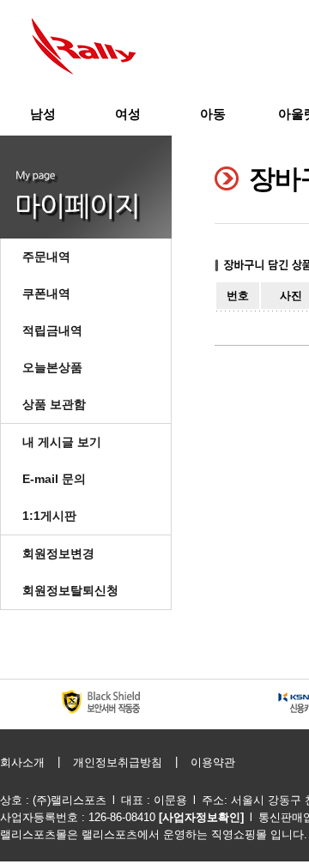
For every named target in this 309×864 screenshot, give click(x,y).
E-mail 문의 (54, 479)
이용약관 (213, 762)
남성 (43, 113)
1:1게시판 (49, 516)
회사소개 (22, 762)
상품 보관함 (54, 404)
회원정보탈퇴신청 (70, 590)
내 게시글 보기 (61, 442)
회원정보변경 (58, 553)
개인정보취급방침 (117, 762)
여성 (128, 113)
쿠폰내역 (46, 293)
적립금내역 (52, 330)
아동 (213, 113)
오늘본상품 (52, 367)
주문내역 (46, 256)
